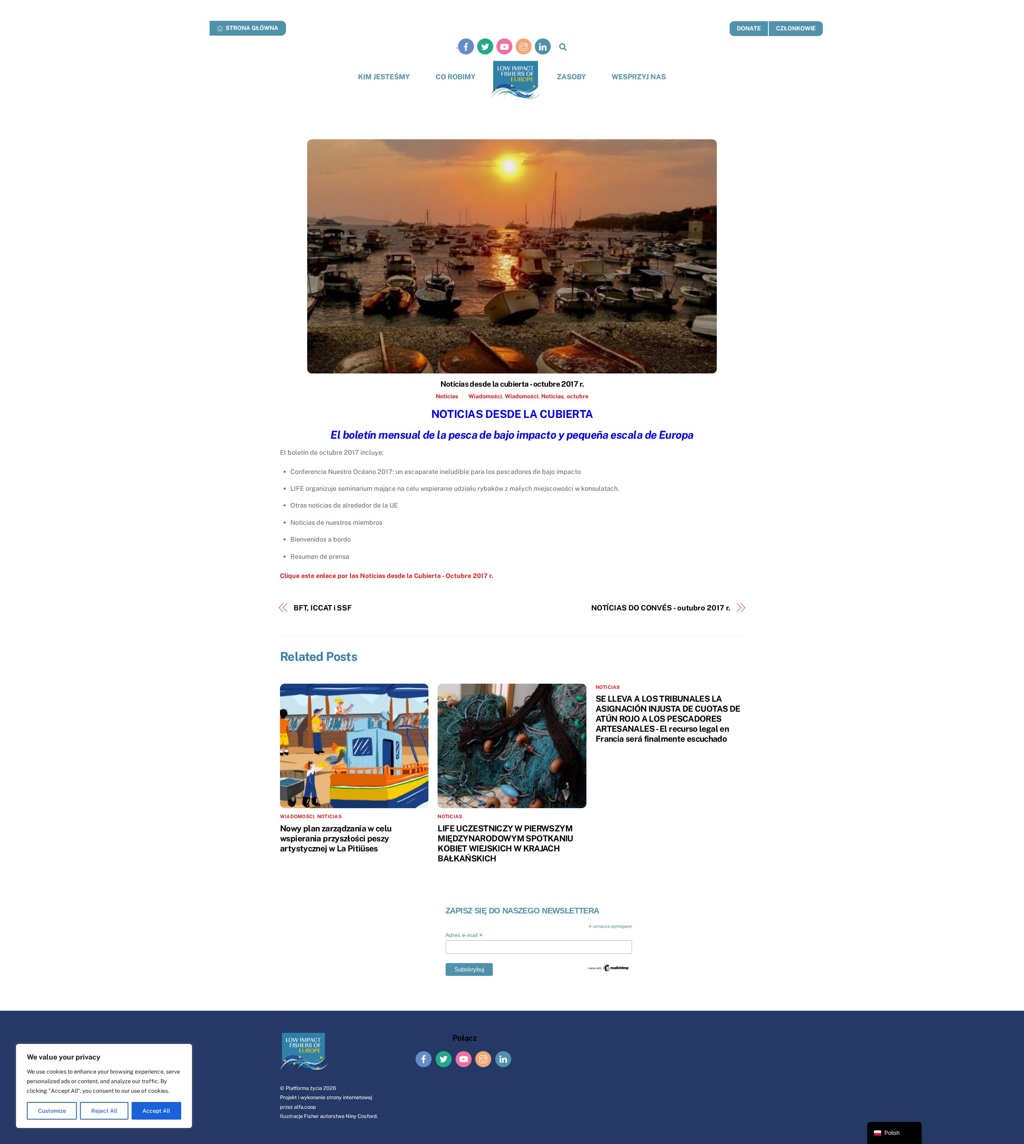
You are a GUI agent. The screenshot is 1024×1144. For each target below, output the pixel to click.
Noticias (447, 396)
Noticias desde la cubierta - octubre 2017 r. (512, 383)
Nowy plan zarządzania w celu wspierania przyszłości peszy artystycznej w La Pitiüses (336, 838)
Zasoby (571, 76)
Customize (52, 1111)
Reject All (104, 1111)
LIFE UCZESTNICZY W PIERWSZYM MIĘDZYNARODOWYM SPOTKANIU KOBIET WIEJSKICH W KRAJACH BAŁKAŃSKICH (505, 843)
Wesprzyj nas (639, 76)
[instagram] (524, 46)
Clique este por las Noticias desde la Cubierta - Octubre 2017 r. (386, 576)
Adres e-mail (464, 935)
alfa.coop (305, 1107)
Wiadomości (485, 396)
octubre (577, 396)
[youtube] (504, 46)
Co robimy (456, 76)
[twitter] (485, 46)
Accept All (156, 1111)
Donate (749, 28)
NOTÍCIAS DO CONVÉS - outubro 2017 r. (661, 608)
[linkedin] (543, 46)
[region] (104, 1086)
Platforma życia (304, 1088)
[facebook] (466, 46)
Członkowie (796, 28)
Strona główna (251, 27)
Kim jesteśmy (384, 76)
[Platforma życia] (516, 80)
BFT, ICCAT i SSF (323, 608)
